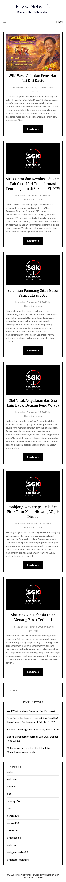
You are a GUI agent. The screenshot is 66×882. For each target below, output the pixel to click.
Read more (33, 129)
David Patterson (33, 199)
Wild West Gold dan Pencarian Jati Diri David (31, 710)
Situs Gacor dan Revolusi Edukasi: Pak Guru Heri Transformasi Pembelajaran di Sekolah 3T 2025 (33, 184)
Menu (59, 21)
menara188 (13, 815)
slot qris (11, 771)
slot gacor (12, 779)
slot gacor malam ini (17, 852)
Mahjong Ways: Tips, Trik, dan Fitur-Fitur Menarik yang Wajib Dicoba (33, 512)
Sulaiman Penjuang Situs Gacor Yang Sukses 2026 (33, 729)
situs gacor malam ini (18, 859)
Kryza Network (33, 7)
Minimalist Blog (51, 874)
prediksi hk (12, 830)
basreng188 (13, 801)
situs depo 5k (14, 837)
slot (9, 793)
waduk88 (11, 786)
